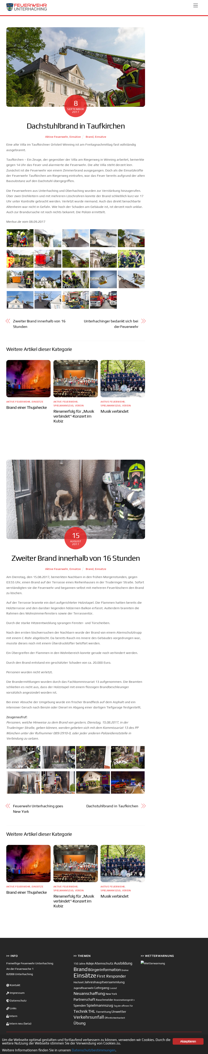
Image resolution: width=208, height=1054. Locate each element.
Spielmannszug (63, 405)
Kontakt (14, 985)
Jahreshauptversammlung (104, 982)
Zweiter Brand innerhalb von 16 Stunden (39, 323)
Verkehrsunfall (89, 1017)
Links (12, 1008)
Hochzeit (79, 982)
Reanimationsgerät (123, 1000)
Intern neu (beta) (20, 1023)
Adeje (90, 963)
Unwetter (119, 1011)
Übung (80, 1023)
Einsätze (75, 136)
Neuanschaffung (89, 993)
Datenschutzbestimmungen (93, 1050)
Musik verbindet (114, 411)
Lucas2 (113, 988)
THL (91, 1011)
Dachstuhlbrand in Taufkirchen (112, 806)
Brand (89, 136)
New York (111, 993)
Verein (79, 405)
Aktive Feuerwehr (56, 136)
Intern (13, 1016)
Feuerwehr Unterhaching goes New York (38, 808)
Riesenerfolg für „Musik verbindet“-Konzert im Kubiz (73, 416)
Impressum (17, 992)
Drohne (125, 970)
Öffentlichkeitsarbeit (115, 1018)
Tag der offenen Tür (123, 1006)
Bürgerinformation (104, 969)
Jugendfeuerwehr (84, 988)
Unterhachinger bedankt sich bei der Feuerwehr (111, 323)
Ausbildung (123, 963)
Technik (81, 1011)
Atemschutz (103, 963)
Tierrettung (103, 1011)
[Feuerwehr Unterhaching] (26, 10)
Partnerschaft (84, 999)
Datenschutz (18, 1000)
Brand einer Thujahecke (26, 407)
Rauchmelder (104, 999)
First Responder (111, 976)
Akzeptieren (188, 1041)
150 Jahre (79, 963)
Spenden (80, 1005)
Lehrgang (101, 988)
